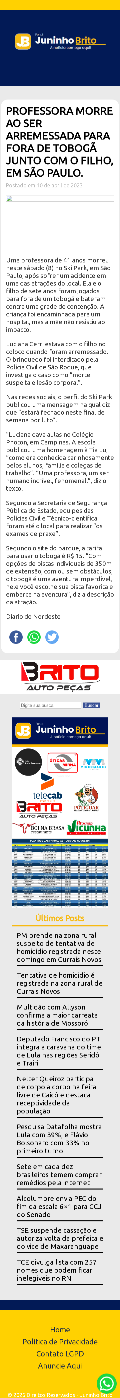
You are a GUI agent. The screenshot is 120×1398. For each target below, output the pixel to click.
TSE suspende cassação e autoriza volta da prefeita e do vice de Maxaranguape (60, 1238)
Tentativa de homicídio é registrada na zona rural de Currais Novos (60, 983)
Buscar (91, 705)
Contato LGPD (60, 1353)
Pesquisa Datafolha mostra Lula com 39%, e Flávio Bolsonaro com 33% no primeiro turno (59, 1139)
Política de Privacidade (60, 1341)
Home (60, 1329)
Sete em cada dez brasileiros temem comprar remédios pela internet (59, 1175)
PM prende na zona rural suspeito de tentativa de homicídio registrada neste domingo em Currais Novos (59, 947)
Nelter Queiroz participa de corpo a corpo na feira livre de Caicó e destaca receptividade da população (56, 1095)
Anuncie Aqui (60, 1365)
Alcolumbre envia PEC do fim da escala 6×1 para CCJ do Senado (59, 1206)
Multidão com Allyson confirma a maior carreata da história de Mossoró (57, 1015)
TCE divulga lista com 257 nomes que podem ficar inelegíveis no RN (57, 1270)
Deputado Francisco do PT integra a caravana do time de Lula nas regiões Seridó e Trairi (59, 1051)
